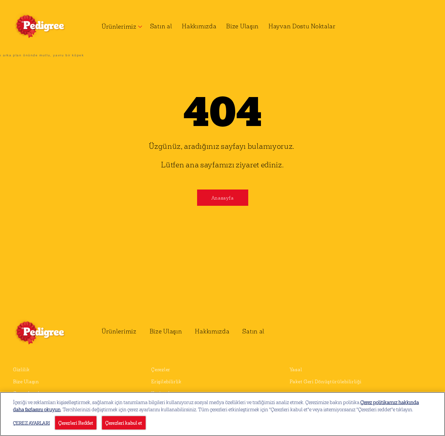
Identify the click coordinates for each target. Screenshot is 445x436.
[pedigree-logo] (47, 333)
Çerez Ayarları (31, 423)
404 (222, 109)
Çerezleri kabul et (123, 423)
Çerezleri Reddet (75, 423)
